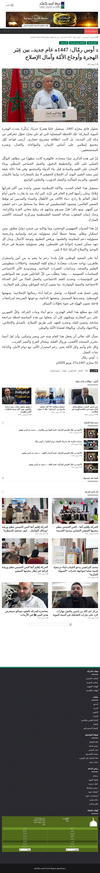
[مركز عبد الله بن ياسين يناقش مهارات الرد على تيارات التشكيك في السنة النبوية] (75, 595)
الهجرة (64, 370)
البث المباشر (93, 750)
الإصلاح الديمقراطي (90, 728)
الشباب (95, 716)
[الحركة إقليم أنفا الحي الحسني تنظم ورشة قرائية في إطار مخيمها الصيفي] (25, 551)
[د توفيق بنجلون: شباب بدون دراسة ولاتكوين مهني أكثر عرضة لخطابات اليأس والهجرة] (16, 396)
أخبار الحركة (92, 43)
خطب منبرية (93, 784)
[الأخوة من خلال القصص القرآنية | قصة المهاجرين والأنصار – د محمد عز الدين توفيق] (91, 433)
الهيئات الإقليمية (92, 690)
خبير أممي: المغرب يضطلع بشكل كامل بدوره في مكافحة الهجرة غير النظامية (85, 409)
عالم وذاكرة (93, 804)
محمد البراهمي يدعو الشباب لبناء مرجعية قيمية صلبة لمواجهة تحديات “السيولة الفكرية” (76, 571)
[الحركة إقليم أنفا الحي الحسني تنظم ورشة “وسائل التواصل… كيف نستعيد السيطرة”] (25, 511)
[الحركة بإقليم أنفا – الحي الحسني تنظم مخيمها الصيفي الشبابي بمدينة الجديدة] (75, 511)
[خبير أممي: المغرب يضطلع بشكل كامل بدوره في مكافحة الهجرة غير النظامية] (83, 396)
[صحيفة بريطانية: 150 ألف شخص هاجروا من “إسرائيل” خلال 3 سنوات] (50, 396)
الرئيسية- (85, 37)
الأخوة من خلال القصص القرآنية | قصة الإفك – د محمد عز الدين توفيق (55, 465)
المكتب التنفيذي (92, 678)
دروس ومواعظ (92, 788)
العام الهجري (72, 370)
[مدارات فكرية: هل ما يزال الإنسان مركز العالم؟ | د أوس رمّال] (91, 445)
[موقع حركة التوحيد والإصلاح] (52, 5)
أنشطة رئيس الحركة (77, 43)
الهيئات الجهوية (92, 686)
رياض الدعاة (93, 746)
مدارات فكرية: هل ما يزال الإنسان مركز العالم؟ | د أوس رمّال (58, 441)
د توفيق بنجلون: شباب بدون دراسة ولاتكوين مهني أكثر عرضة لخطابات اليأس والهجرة (18, 409)
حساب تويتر (93, 762)
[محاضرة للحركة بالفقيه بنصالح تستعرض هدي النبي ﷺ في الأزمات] (25, 595)
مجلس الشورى (92, 682)
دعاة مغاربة (93, 800)
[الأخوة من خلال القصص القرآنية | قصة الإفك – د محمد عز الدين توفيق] (91, 468)
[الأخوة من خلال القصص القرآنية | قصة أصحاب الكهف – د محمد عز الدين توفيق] (91, 456)
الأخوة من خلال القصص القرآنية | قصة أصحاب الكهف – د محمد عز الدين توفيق (52, 453)
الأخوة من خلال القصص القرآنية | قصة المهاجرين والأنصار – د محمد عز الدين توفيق (50, 430)
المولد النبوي (93, 780)
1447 (86, 370)
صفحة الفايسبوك (91, 754)
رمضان (95, 776)
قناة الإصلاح (93, 742)
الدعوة (95, 704)
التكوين (95, 712)
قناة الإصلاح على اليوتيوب (88, 758)
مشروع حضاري (55, 370)
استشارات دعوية (91, 796)
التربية (95, 708)
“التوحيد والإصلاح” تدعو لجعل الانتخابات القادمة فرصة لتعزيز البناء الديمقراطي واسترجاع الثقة (50, 31)
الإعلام (95, 724)
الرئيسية (93, 37)
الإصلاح (81, 370)
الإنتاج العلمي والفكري (89, 720)
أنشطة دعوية (93, 792)
